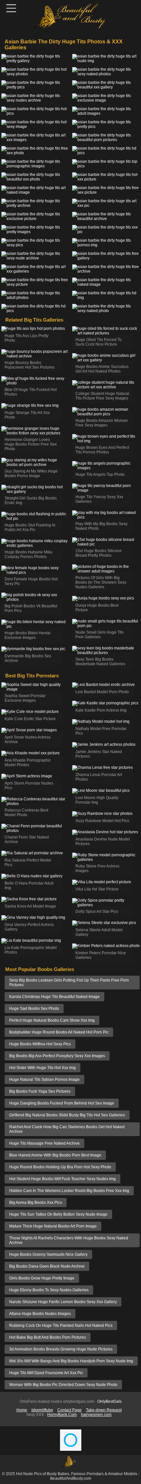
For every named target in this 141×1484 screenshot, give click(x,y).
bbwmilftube (42, 1410)
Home (21, 1410)
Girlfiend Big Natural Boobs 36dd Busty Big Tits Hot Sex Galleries (67, 1115)
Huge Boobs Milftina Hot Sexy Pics (40, 1044)
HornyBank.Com (62, 1414)
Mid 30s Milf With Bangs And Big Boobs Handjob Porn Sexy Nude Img (71, 1361)
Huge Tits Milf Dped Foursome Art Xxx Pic (46, 1373)
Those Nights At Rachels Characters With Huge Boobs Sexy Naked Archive (68, 1240)
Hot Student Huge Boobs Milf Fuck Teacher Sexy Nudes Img (62, 1179)
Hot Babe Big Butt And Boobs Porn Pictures (47, 1337)
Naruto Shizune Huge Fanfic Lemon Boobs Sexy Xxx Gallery (63, 1302)
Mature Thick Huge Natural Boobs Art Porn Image (53, 1226)
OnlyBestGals (109, 1401)
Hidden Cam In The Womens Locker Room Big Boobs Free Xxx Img (69, 1190)
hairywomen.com (96, 1414)
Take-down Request (104, 1410)
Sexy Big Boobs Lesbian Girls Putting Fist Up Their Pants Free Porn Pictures (69, 982)
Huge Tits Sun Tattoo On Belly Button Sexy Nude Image (58, 1214)
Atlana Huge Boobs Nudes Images (40, 1313)
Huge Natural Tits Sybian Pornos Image (44, 1079)
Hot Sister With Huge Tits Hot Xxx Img (42, 1067)
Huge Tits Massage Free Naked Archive (44, 1143)
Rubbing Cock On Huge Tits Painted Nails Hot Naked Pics (60, 1325)
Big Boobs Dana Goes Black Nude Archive (47, 1266)
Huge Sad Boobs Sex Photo (34, 1008)
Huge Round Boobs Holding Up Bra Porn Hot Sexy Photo (60, 1167)
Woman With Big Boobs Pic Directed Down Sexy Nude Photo (63, 1384)
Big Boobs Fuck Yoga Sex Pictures (39, 1091)
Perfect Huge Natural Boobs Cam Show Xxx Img (52, 1020)
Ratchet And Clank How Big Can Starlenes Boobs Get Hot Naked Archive (67, 1129)
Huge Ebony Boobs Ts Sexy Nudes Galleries (49, 1290)
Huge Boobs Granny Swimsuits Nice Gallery (48, 1254)
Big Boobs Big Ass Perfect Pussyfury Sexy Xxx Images (57, 1056)
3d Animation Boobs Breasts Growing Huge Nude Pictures (60, 1349)
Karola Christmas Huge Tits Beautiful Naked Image (54, 996)
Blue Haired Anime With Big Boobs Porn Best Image (55, 1155)
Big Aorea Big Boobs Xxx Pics (35, 1202)
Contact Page (69, 1410)
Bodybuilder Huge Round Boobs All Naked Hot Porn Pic (59, 1032)
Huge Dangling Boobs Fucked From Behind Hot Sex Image (61, 1103)
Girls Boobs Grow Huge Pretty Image (41, 1278)
